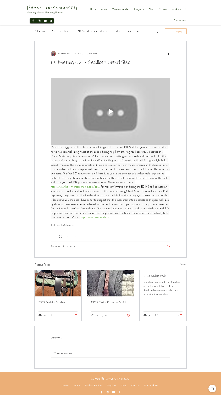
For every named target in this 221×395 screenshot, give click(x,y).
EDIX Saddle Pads (155, 276)
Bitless (118, 31)
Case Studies (60, 31)
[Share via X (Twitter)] (60, 236)
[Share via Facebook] (52, 236)
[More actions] (168, 54)
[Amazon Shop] (51, 21)
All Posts (39, 31)
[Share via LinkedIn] (68, 236)
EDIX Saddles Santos (52, 302)
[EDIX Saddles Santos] (58, 283)
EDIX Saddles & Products (91, 31)
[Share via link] (75, 236)
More (131, 31)
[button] (156, 31)
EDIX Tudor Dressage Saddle (109, 302)
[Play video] (110, 111)
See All (183, 264)
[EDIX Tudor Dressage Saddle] (110, 283)
